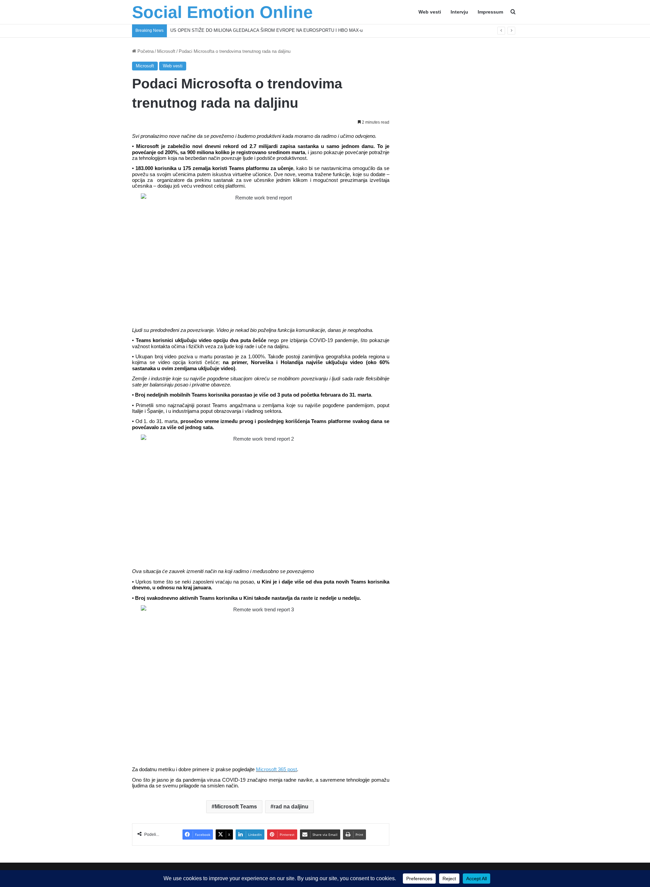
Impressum (490, 12)
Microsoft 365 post (276, 769)
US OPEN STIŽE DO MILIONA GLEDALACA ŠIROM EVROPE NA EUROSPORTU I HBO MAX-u (266, 30)
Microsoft (166, 51)
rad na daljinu (291, 806)
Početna (145, 51)
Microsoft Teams (236, 806)
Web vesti (429, 12)
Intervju (459, 12)
